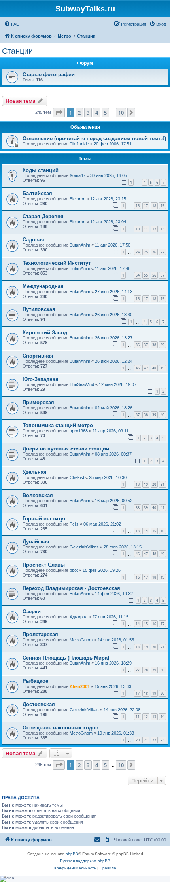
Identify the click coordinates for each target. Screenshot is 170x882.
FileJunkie (79, 143)
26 (154, 251)
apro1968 (79, 430)
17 (146, 205)
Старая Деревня (43, 216)
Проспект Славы (44, 565)
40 (162, 414)
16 (138, 205)
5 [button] (105, 112)
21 (162, 484)
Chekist (77, 477)
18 (154, 205)
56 (154, 275)
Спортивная (38, 356)
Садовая (33, 240)
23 (162, 740)
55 (146, 275)
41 (162, 507)
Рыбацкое (35, 681)
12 (154, 229)
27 (162, 251)
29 (154, 670)
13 (162, 229)
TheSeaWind (82, 384)
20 (154, 484)
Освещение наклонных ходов (60, 728)
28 (146, 670)
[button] (59, 112)
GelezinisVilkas (84, 547)
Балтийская (37, 193)
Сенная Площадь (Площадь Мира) (66, 658)
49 (162, 368)
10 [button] (121, 112)
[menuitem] (12, 24)
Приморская (38, 402)
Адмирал (78, 616)
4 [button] (96, 112)
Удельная (35, 472)
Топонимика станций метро (58, 425)
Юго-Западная (41, 379)
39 (162, 344)
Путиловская (39, 309)
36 (138, 344)
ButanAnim (80, 245)
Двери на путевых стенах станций (66, 449)
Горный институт (44, 519)
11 (146, 229)
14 (146, 530)
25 (146, 251)
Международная (43, 286)
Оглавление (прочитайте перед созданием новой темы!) (94, 138)
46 (138, 368)
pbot (74, 570)
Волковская (38, 495)
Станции (17, 51)
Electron (77, 198)
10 (138, 229)
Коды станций (41, 170)
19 (162, 205)
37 (146, 344)
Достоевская (39, 704)
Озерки (32, 611)
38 (154, 344)
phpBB (72, 854)
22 (154, 740)
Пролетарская (40, 634)
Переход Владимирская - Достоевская (71, 588)
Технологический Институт (57, 263)
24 (138, 251)
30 (162, 670)
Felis (74, 524)
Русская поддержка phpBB (85, 861)
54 (138, 275)
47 (146, 368)
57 (162, 275)
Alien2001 (80, 686)
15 (154, 530)
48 (154, 368)
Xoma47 (77, 175)
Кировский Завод (45, 332)
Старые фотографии (49, 74)
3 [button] (88, 112)
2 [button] (79, 112)
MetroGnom (81, 639)
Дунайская (36, 542)
